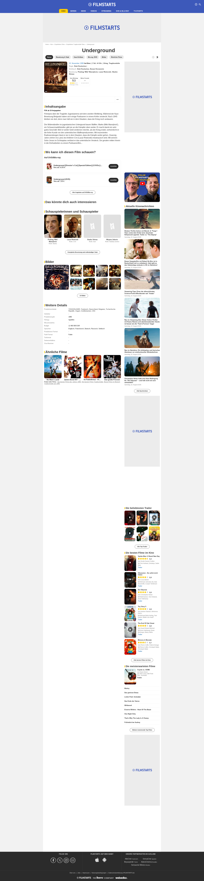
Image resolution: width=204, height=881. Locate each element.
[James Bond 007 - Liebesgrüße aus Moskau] (72, 366)
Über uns (72, 873)
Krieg (106, 63)
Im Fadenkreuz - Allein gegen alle (97, 379)
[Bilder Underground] (56, 277)
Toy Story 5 (142, 606)
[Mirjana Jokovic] (112, 226)
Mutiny (126, 688)
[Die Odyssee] (130, 596)
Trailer (140, 567)
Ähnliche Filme (56, 352)
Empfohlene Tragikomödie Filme (75, 44)
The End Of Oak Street (146, 623)
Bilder (49, 262)
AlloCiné (128, 859)
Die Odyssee (142, 590)
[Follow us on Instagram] (67, 860)
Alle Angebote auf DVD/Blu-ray (82, 192)
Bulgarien (102, 309)
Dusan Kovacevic (97, 69)
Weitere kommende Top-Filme (142, 730)
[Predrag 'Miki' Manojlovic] (53, 226)
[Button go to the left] (153, 57)
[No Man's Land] (53, 366)
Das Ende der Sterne (131, 701)
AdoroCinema (146, 862)
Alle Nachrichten (142, 391)
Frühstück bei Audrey (132, 722)
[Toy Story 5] (130, 613)
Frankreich (84, 309)
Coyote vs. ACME (143, 670)
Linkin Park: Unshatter (132, 697)
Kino (63, 11)
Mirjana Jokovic (112, 239)
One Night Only (130, 714)
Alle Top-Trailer (142, 546)
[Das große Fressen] (112, 366)
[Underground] (55, 77)
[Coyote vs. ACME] (130, 676)
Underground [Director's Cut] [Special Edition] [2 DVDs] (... (77, 165)
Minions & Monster (145, 640)
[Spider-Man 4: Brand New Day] (130, 563)
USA (93, 311)
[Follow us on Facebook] (54, 860)
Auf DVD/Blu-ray (52, 157)
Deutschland (93, 309)
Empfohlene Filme (60, 44)
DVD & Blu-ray (122, 11)
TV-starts (138, 11)
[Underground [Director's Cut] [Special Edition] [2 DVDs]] (49, 166)
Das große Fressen (112, 380)
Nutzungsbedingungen (99, 873)
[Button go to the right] (157, 57)
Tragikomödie (114, 63)
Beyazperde (129, 862)
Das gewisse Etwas (131, 693)
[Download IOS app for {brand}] (98, 860)
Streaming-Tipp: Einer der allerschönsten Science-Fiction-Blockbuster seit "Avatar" (139, 292)
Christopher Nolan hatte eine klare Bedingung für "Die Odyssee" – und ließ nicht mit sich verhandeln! (141, 380)
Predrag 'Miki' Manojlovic (88, 72)
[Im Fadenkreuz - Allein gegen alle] (92, 366)
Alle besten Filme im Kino (142, 660)
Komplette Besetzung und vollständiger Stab (83, 252)
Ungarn (77, 311)
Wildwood (128, 705)
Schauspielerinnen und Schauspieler (71, 211)
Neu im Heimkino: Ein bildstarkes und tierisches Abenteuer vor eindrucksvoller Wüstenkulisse (142, 351)
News (83, 11)
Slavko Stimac (92, 239)
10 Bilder (83, 295)
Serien (73, 11)
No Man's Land (53, 380)
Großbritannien (86, 311)
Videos (94, 11)
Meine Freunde (85, 78)
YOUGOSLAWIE (74, 309)
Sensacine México (138, 865)
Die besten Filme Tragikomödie (92, 382)
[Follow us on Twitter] (60, 860)
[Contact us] (73, 860)
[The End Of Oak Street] (130, 630)
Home (47, 44)
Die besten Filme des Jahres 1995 (69, 382)
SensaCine (147, 859)
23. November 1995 (76, 63)
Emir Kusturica (80, 66)
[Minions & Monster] (130, 647)
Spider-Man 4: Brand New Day (149, 556)
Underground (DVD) (62, 179)
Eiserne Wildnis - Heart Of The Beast (137, 710)
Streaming (106, 11)
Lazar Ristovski (105, 72)
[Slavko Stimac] (92, 226)
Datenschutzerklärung (115, 873)
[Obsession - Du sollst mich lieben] (130, 580)
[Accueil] (102, 4)
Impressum (86, 873)
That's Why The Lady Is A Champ (136, 718)
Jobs (79, 873)
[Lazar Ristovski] (72, 226)
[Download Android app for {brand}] (105, 860)
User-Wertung (74, 78)
